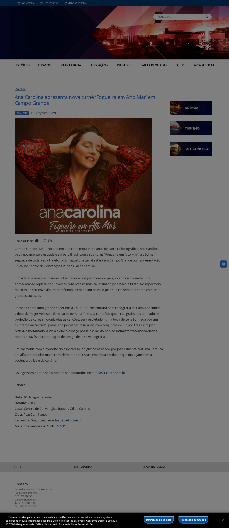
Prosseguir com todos (193, 519)
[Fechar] (223, 520)
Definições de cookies (158, 519)
